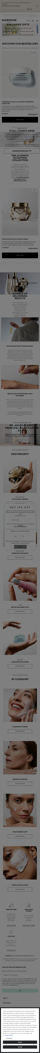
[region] (20, 1030)
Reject (20, 1042)
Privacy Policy (9, 1035)
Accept (20, 1047)
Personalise (9, 1038)
